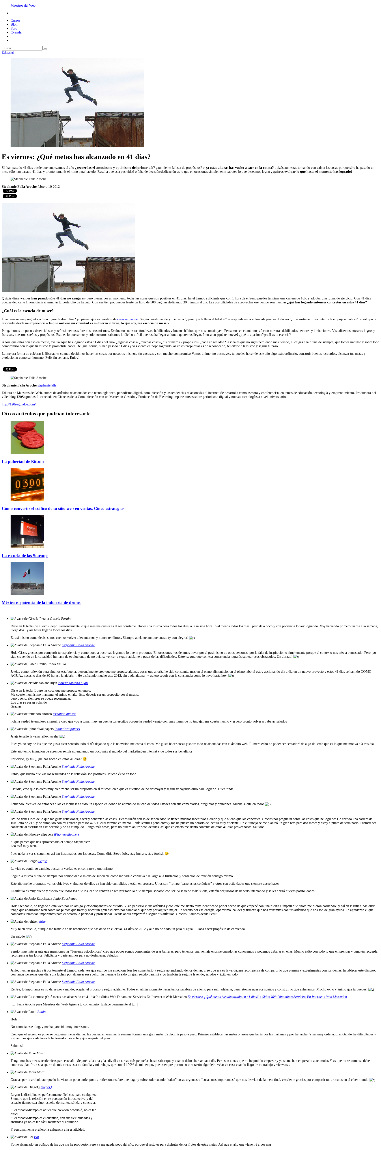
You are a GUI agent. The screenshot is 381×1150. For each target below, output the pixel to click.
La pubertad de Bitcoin (23, 461)
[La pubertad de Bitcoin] (27, 453)
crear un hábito (127, 319)
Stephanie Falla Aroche (78, 645)
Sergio (42, 861)
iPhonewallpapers (66, 834)
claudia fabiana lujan (73, 683)
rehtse (41, 921)
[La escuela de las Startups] (27, 547)
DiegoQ (46, 1087)
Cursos (15, 20)
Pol (36, 1137)
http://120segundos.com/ (19, 404)
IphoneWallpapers (67, 729)
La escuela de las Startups (25, 555)
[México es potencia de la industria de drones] (27, 594)
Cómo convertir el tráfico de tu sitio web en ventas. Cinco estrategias (63, 508)
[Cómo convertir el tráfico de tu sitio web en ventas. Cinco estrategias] (27, 500)
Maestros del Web (23, 5)
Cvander (16, 32)
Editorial (8, 52)
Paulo (41, 1012)
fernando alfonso (64, 714)
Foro (14, 28)
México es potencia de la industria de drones (41, 602)
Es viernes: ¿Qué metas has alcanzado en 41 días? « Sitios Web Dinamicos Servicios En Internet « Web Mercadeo (267, 997)
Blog (14, 24)
